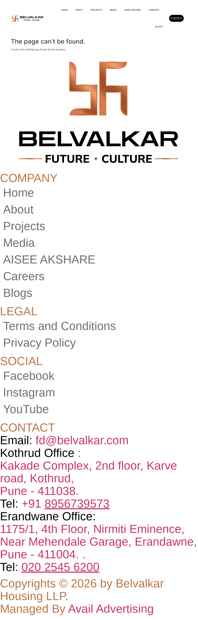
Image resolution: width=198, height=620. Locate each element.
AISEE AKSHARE (132, 10)
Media (113, 10)
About (79, 10)
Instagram (29, 392)
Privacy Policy (39, 342)
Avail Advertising (111, 608)
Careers (154, 10)
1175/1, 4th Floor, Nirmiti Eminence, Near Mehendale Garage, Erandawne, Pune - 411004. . (98, 541)
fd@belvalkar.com (64, 440)
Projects (96, 10)
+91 (66, 503)
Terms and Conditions (59, 325)
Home (64, 10)
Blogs (159, 26)
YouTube (26, 409)
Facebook (28, 375)
